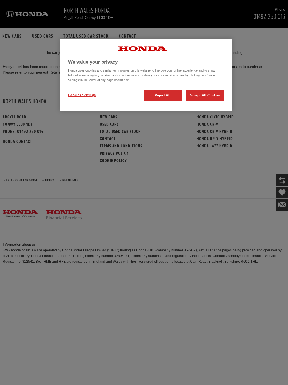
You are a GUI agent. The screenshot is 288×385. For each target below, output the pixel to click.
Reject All (162, 95)
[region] (146, 75)
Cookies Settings (82, 95)
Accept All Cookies (205, 95)
